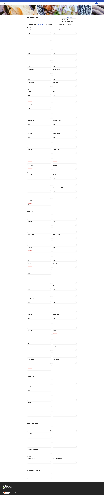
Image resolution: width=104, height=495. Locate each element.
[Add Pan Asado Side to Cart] (50, 191)
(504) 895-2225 (5, 485)
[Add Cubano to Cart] (75, 289)
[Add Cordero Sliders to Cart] (75, 85)
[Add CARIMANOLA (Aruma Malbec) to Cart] (75, 430)
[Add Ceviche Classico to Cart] (50, 95)
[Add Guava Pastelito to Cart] (50, 153)
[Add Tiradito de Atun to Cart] (75, 95)
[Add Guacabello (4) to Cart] (50, 59)
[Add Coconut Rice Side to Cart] (75, 178)
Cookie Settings (31, 492)
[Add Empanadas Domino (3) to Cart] (50, 66)
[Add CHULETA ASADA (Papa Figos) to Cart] (75, 446)
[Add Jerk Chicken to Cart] (50, 137)
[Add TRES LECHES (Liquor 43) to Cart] (50, 462)
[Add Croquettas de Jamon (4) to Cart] (50, 85)
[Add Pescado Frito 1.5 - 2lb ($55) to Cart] (50, 130)
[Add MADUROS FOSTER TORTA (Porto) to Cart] (75, 462)
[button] (31, 24)
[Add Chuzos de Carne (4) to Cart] (75, 79)
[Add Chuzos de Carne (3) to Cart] (50, 79)
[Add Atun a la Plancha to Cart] (50, 117)
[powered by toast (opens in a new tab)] (6, 492)
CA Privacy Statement (25, 492)
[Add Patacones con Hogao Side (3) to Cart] (50, 197)
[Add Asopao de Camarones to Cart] (75, 137)
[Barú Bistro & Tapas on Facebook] (3, 489)
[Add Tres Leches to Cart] (50, 146)
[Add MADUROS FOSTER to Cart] (75, 415)
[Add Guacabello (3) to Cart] (75, 53)
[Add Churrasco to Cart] (50, 39)
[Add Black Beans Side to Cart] (50, 178)
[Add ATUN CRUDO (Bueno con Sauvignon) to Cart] (50, 430)
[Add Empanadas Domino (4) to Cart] (75, 66)
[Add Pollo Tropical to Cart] (75, 302)
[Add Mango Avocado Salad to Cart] (50, 124)
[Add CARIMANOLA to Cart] (75, 383)
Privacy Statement (18, 492)
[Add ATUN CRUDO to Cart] (50, 383)
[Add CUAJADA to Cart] (50, 390)
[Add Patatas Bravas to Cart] (50, 33)
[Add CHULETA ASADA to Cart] (75, 399)
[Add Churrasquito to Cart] (50, 289)
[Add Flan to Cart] (75, 146)
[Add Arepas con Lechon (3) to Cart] (75, 33)
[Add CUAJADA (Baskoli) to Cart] (50, 437)
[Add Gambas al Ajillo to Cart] (50, 108)
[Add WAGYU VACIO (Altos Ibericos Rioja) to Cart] (50, 453)
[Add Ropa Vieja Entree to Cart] (75, 168)
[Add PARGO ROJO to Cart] (50, 399)
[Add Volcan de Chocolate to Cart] (75, 153)
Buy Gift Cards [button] (91, 3)
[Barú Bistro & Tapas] (4, 3)
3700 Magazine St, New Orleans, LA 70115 (9, 486)
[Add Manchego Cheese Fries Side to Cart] (75, 184)
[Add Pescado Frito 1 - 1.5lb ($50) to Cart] (75, 124)
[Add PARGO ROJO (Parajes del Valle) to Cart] (50, 446)
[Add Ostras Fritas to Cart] (75, 101)
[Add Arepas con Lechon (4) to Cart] (75, 72)
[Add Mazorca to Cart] (50, 53)
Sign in (100, 3)
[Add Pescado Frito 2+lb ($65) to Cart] (75, 130)
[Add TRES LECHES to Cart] (50, 415)
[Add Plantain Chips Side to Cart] (75, 197)
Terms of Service (12, 492)
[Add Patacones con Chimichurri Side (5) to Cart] (75, 191)
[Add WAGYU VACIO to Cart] (50, 406)
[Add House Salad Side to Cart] (50, 184)
